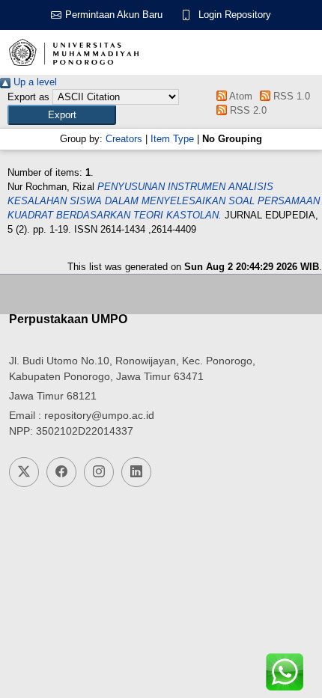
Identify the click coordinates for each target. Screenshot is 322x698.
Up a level (33, 82)
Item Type (172, 138)
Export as (28, 96)
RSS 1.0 (290, 96)
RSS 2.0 (246, 110)
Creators (124, 138)
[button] (61, 115)
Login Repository (234, 14)
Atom (239, 96)
